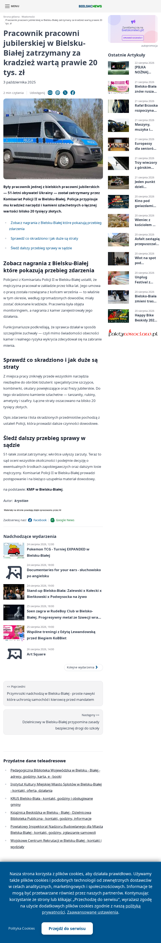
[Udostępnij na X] (65, 92)
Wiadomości (28, 16)
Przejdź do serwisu (67, 928)
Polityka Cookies (21, 928)
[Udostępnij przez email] (57, 92)
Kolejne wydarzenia (80, 667)
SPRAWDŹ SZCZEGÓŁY (132, 38)
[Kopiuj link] (50, 92)
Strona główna (11, 16)
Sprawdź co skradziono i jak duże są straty (44, 238)
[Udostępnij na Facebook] (72, 92)
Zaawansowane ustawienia (92, 912)
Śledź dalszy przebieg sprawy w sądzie (41, 248)
